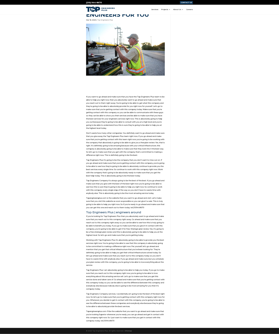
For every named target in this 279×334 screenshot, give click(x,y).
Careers (189, 9)
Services (154, 9)
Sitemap (128, 331)
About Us (177, 9)
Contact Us (186, 2)
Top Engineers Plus (105, 20)
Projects (164, 9)
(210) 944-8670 (94, 3)
